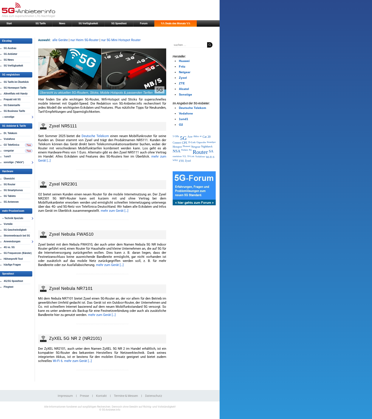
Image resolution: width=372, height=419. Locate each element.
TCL (184, 156)
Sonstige (185, 94)
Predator (184, 150)
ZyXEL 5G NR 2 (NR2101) (75, 338)
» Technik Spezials (12, 218)
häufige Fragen (12, 264)
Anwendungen (12, 241)
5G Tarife (41, 23)
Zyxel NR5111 (63, 126)
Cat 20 (207, 136)
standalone (177, 156)
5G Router (9, 184)
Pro (190, 150)
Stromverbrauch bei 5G (17, 235)
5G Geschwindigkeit (15, 229)
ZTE (182, 83)
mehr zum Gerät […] (114, 211)
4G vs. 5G (9, 247)
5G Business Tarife (14, 111)
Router (200, 152)
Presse (84, 395)
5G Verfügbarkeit (88, 23)
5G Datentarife (12, 105)
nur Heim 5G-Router (84, 40)
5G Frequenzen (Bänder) (18, 253)
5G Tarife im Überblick (16, 81)
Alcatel (184, 89)
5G (183, 138)
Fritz (182, 66)
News (62, 23)
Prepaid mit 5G (12, 99)
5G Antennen (11, 201)
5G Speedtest (119, 23)
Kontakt (101, 395)
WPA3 (175, 160)
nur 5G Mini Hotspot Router (121, 40)
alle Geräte (60, 40)
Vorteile (8, 224)
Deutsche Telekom (95, 136)
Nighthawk (206, 146)
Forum (143, 23)
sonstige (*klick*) (14, 162)
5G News (9, 59)
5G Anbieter (10, 54)
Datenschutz (153, 395)
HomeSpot (211, 142)
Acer (190, 136)
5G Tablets (10, 196)
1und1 (7, 156)
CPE (185, 142)
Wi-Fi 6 (57, 361)
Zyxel (183, 77)
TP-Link (190, 156)
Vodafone (9, 139)
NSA (176, 151)
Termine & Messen (126, 395)
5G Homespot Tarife (15, 87)
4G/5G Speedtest (13, 281)
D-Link (192, 142)
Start (9, 23)
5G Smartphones (13, 190)
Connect (177, 142)
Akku (196, 136)
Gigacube (201, 142)
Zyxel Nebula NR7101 (71, 288)
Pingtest (8, 286)
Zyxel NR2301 (63, 184)
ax (201, 136)
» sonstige (8, 116)
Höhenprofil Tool (13, 258)
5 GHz (176, 136)
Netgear (184, 72)
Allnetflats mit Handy (16, 93)
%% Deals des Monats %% (175, 23)
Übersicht (9, 178)
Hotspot (177, 146)
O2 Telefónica (11, 144)
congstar (9, 150)
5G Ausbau (10, 48)
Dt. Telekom (10, 133)
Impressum (65, 395)
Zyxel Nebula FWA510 (71, 234)
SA (211, 151)
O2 (181, 124)
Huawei (184, 61)
